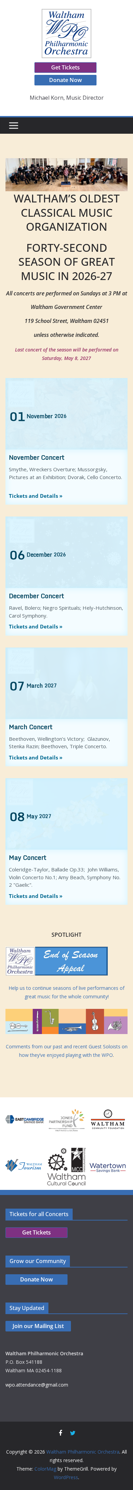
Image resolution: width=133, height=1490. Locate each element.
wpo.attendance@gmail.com (36, 1384)
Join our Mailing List (38, 1326)
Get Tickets (65, 67)
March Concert (31, 727)
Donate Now (65, 80)
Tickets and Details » (35, 495)
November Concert (36, 457)
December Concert (36, 596)
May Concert (27, 857)
